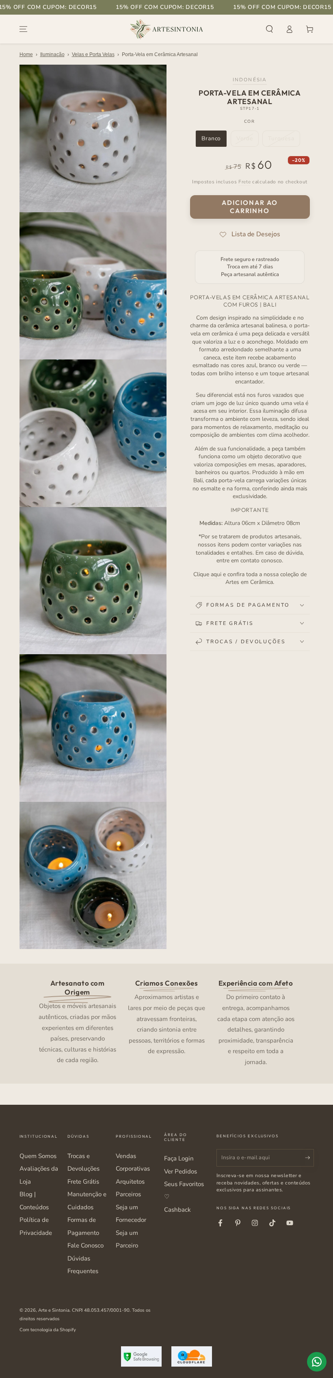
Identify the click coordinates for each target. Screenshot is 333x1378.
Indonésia (250, 79)
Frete (244, 182)
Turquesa (284, 141)
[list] (166, 1021)
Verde (247, 141)
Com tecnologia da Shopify (47, 1329)
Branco (214, 141)
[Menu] (23, 29)
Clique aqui (207, 574)
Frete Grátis (83, 1182)
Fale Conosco (85, 1245)
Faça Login (179, 1158)
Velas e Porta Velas (93, 54)
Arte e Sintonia (53, 1310)
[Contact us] (317, 1361)
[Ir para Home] (166, 29)
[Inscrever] (309, 1157)
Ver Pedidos (180, 1171)
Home (26, 54)
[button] (269, 29)
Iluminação (52, 54)
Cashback (177, 1210)
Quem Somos (37, 1156)
